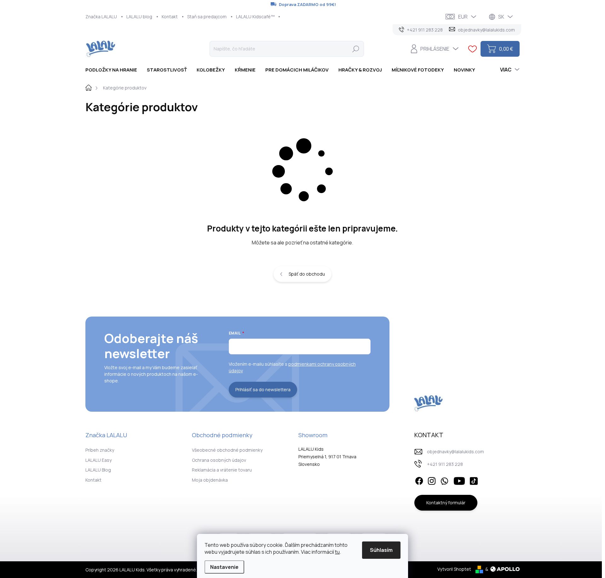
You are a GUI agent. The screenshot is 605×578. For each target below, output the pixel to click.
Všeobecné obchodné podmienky (227, 450)
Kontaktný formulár (445, 503)
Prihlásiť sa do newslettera (263, 389)
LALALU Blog (98, 470)
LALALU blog (139, 17)
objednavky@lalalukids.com (455, 452)
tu (337, 551)
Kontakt (170, 17)
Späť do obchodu (307, 274)
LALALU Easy (98, 460)
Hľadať (356, 49)
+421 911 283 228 (445, 464)
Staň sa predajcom (207, 17)
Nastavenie (224, 567)
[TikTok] (473, 479)
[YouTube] (459, 479)
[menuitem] (113, 69)
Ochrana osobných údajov (219, 460)
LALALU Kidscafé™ (255, 17)
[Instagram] (431, 479)
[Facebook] (419, 479)
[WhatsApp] (444, 479)
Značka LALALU (101, 17)
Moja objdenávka (210, 480)
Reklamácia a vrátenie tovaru (222, 470)
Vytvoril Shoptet (454, 569)
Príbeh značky (99, 450)
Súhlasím (381, 550)
